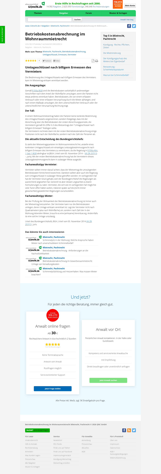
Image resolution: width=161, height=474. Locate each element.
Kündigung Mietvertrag (62, 459)
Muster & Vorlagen (118, 13)
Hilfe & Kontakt (2, 34)
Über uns (113, 440)
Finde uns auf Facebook (62, 452)
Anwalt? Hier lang (126, 20)
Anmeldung (86, 440)
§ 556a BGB (37, 91)
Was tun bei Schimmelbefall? (116, 75)
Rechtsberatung (31, 448)
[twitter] (134, 26)
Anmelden (29, 452)
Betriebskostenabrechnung (74, 52)
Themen (38, 13)
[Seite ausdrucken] (96, 61)
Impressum (114, 444)
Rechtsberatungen (101, 7)
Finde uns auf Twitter (61, 448)
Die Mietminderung (112, 53)
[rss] (129, 430)
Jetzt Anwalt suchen (108, 380)
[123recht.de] (35, 5)
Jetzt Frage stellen (53, 388)
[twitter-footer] (134, 430)
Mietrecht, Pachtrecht (60, 26)
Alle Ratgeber (30, 463)
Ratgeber (57, 7)
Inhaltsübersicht (31, 440)
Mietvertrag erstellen (61, 463)
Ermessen (62, 55)
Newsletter (57, 440)
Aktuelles (85, 448)
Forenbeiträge (78, 7)
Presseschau (30, 459)
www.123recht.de (32, 26)
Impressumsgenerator (62, 455)
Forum (89, 13)
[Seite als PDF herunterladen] (93, 61)
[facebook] (129, 26)
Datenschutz (115, 448)
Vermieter (72, 55)
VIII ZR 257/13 (91, 154)
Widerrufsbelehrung (118, 458)
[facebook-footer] (124, 430)
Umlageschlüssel (50, 55)
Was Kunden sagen (32, 455)
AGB (83, 452)
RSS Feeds (57, 444)
